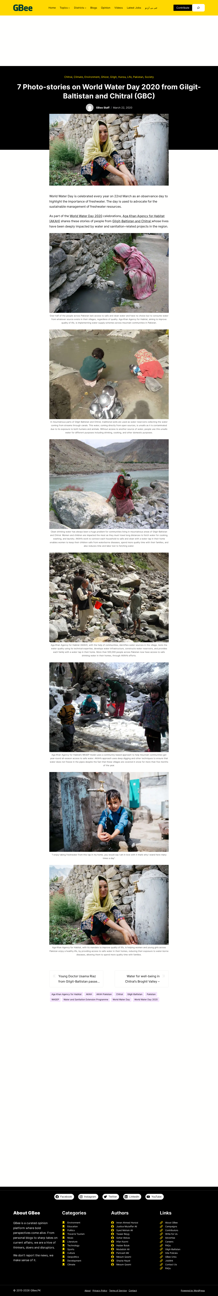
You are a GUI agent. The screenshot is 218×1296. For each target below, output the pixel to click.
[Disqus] (109, 1052)
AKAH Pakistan (104, 994)
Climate (78, 76)
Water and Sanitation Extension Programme (86, 999)
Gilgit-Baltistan (134, 994)
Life (129, 76)
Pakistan (138, 76)
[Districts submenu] (85, 8)
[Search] (198, 8)
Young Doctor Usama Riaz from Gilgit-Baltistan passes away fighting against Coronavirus (78, 979)
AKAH (89, 994)
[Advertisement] (109, 42)
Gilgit (113, 76)
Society (149, 76)
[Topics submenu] (69, 8)
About (88, 1290)
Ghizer (105, 76)
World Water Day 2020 (86, 216)
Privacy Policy (100, 1290)
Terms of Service (118, 1290)
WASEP (55, 999)
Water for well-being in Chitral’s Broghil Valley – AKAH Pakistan (142, 979)
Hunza (122, 76)
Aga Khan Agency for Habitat (67, 994)
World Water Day (121, 999)
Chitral (68, 76)
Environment (92, 76)
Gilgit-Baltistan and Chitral (132, 221)
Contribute (182, 7)
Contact (133, 1290)
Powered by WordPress (193, 1290)
